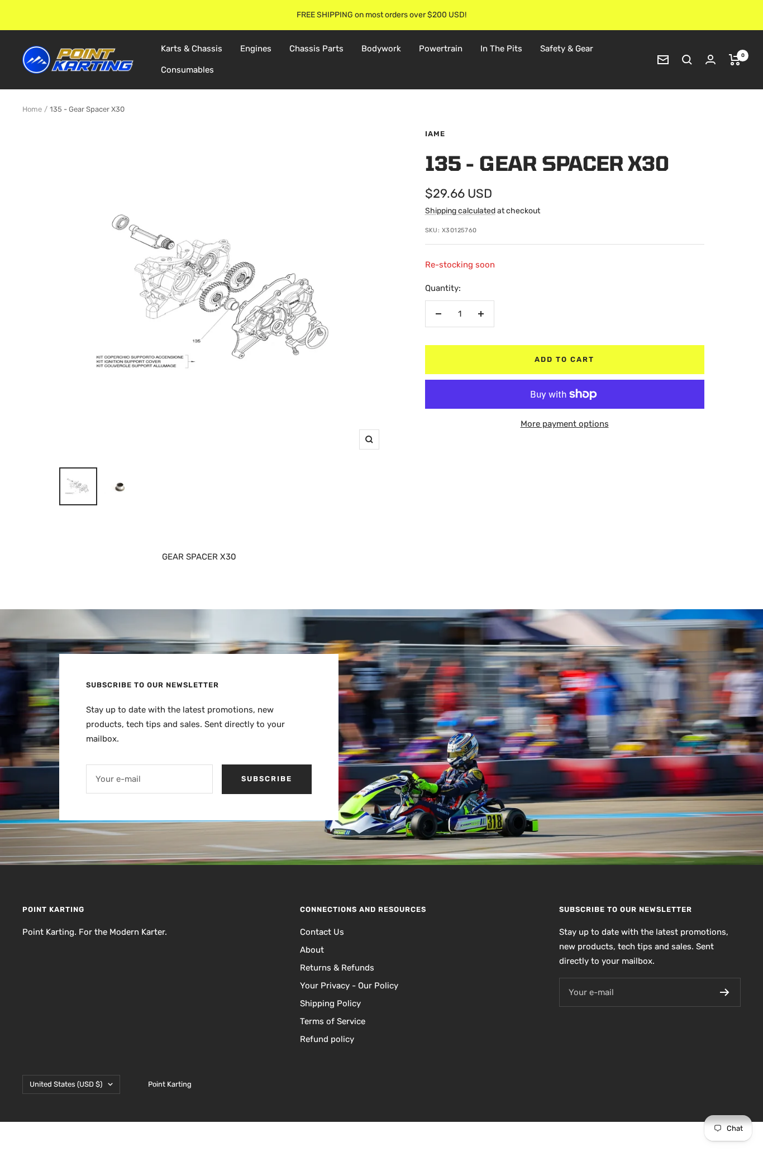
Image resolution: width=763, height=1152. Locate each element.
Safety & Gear (566, 49)
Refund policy (327, 1039)
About (312, 950)
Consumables (187, 70)
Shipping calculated (460, 211)
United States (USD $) (66, 1084)
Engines (255, 49)
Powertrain (440, 49)
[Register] (724, 992)
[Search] (687, 60)
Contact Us (322, 932)
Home (32, 109)
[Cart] (735, 59)
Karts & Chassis (191, 49)
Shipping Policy (330, 1003)
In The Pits (501, 49)
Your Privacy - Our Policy (349, 986)
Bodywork (381, 49)
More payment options (565, 424)
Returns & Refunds (337, 968)
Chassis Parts (316, 49)
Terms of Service (332, 1021)
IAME (435, 134)
